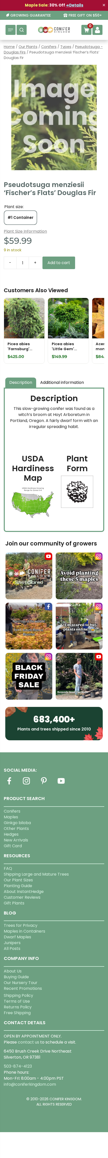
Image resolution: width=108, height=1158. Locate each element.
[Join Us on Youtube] (61, 784)
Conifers (49, 46)
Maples (11, 817)
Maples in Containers (24, 931)
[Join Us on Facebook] (9, 784)
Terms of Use (17, 1001)
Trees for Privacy (20, 925)
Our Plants (28, 46)
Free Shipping (17, 1013)
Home (9, 46)
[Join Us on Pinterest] (43, 784)
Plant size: (14, 207)
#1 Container (20, 217)
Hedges (11, 834)
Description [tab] (20, 382)
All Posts (12, 948)
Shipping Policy (18, 995)
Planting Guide (18, 886)
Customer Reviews (22, 897)
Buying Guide (16, 977)
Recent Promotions (23, 988)
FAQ (8, 868)
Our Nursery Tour (20, 983)
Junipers (12, 943)
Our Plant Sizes (18, 880)
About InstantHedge (24, 891)
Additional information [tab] (62, 382)
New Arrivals (16, 840)
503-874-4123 (18, 1066)
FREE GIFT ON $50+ (85, 15)
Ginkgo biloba (17, 823)
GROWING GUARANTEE (30, 15)
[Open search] (22, 30)
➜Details (74, 5)
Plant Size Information (25, 231)
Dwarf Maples (17, 937)
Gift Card (13, 846)
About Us (13, 971)
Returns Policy (18, 1007)
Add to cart (58, 263)
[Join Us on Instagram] (26, 784)
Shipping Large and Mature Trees (36, 874)
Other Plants (16, 828)
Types (65, 46)
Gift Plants (14, 903)
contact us (28, 1042)
